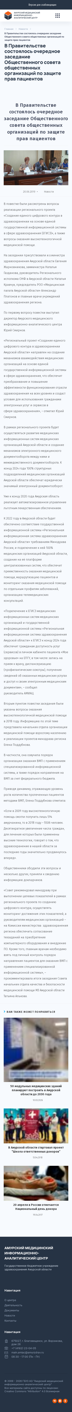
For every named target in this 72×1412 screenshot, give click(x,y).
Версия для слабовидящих (42, 4)
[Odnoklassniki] (65, 1401)
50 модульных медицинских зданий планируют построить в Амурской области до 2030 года (36, 1090)
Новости (23, 29)
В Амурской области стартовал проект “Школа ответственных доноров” (36, 1149)
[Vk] (54, 1401)
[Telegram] (60, 1401)
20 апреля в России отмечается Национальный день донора (36, 1207)
